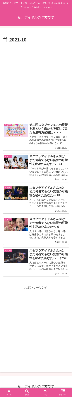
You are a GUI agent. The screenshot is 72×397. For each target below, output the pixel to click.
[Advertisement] (36, 82)
